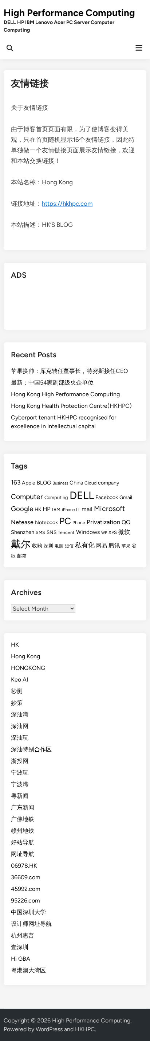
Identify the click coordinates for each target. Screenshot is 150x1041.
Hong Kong (25, 656)
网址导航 (22, 854)
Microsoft (109, 508)
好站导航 (22, 842)
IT (78, 509)
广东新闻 (22, 807)
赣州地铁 (22, 830)
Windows (88, 531)
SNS (51, 532)
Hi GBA (20, 958)
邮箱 (22, 556)
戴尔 (21, 544)
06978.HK (24, 865)
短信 (69, 545)
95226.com (25, 900)
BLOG (44, 482)
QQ (126, 522)
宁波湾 (19, 784)
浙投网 (19, 760)
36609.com (25, 877)
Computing (56, 497)
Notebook (46, 522)
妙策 (17, 702)
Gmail (125, 497)
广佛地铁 (22, 819)
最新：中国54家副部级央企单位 (52, 382)
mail (87, 509)
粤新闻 (19, 795)
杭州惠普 (22, 935)
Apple (28, 483)
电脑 (59, 545)
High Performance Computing (69, 13)
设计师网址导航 (31, 923)
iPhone (68, 509)
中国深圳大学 (28, 912)
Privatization (103, 522)
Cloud (90, 483)
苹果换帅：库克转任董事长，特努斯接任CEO (69, 370)
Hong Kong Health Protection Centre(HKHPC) (71, 405)
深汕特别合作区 (31, 749)
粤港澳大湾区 (28, 970)
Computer (27, 497)
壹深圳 (19, 947)
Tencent (66, 532)
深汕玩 (19, 737)
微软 (124, 531)
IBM (56, 509)
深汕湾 (19, 714)
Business (60, 483)
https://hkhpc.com (67, 203)
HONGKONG (28, 667)
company (108, 483)
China (76, 482)
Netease (22, 522)
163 (15, 482)
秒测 (17, 691)
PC (65, 520)
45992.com (25, 888)
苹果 (126, 545)
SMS (40, 532)
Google (22, 509)
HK (38, 509)
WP (104, 532)
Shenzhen (22, 532)
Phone (78, 522)
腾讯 (114, 545)
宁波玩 (19, 772)
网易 (101, 545)
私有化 (85, 545)
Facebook (106, 497)
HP (47, 509)
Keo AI (19, 679)
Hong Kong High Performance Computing (65, 394)
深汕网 (19, 726)
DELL (82, 495)
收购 (37, 545)
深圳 (48, 545)
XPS (112, 532)
